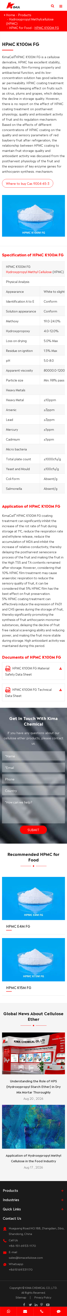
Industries (11, 1199)
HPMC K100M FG (46, 27)
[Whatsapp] (8, 1312)
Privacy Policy (42, 1297)
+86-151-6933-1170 (22, 1245)
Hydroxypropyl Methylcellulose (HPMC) (30, 21)
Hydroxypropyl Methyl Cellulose (29, 271)
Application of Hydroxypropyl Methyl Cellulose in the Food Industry (33, 1158)
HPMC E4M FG (18, 926)
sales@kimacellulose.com (26, 1257)
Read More (33, 1070)
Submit (33, 829)
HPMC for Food (20, 27)
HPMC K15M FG (18, 987)
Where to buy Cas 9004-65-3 (27, 183)
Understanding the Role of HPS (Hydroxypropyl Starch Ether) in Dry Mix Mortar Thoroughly (33, 1086)
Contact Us (12, 1218)
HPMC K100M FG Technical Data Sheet (28, 692)
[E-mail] (25, 1312)
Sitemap (21, 1297)
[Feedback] (58, 1312)
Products (24, 14)
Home (10, 14)
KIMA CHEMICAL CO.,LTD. (41, 1287)
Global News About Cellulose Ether (33, 1016)
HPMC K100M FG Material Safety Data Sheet (27, 671)
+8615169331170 (21, 1269)
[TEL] (42, 1312)
